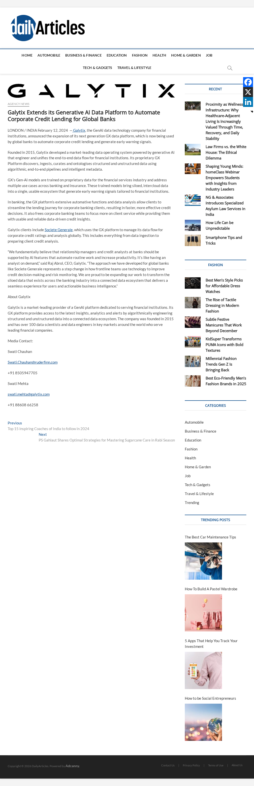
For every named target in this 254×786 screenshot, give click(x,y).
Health (159, 55)
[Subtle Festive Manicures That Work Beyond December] (193, 322)
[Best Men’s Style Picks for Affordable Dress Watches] (193, 283)
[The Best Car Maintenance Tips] (203, 561)
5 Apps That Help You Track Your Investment (211, 643)
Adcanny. (72, 766)
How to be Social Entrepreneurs (210, 698)
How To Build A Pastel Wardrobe (211, 589)
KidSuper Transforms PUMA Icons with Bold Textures (224, 344)
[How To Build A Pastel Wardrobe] (203, 612)
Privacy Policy (191, 765)
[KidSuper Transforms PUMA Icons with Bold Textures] (193, 341)
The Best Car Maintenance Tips (210, 537)
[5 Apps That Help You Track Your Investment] (203, 670)
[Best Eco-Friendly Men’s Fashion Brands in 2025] (193, 381)
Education (117, 55)
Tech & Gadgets (97, 67)
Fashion (140, 55)
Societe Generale (59, 229)
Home (27, 55)
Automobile (48, 55)
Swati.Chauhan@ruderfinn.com (33, 362)
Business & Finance (83, 55)
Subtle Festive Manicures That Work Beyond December (224, 325)
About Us (237, 765)
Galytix (78, 130)
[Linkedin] (248, 102)
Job (209, 55)
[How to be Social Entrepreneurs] (203, 722)
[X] (248, 92)
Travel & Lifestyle (134, 67)
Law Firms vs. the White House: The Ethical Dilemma (226, 152)
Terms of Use (215, 765)
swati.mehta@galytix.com (29, 394)
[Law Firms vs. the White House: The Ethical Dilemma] (193, 149)
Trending (192, 502)
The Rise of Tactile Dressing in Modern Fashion (222, 305)
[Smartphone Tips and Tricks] (193, 240)
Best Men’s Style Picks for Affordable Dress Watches (224, 286)
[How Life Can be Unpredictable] (193, 225)
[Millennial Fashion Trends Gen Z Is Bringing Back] (193, 361)
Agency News (18, 104)
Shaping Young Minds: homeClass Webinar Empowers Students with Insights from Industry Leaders (224, 177)
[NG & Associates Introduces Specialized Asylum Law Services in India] (193, 200)
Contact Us (168, 765)
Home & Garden (186, 55)
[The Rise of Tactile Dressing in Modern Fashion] (193, 302)
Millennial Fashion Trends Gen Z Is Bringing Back (221, 364)
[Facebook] (248, 82)
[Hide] (252, 112)
